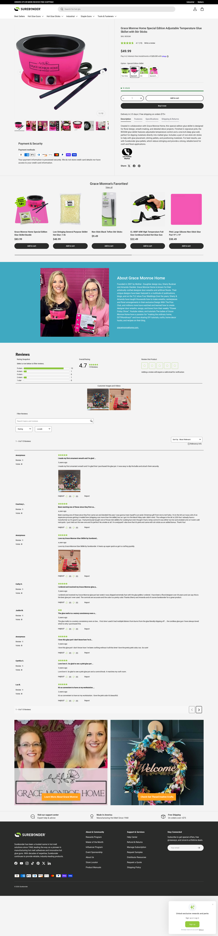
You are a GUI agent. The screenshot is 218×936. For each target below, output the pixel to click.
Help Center (132, 837)
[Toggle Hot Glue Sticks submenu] (62, 16)
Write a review (149, 43)
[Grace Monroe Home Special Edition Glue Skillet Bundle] (31, 209)
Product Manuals (93, 867)
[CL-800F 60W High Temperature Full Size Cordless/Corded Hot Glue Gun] (147, 209)
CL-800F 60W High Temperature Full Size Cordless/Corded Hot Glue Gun (146, 233)
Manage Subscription (136, 847)
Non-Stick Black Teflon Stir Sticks (107, 232)
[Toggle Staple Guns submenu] (93, 16)
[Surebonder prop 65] (127, 149)
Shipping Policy (134, 867)
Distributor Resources (136, 857)
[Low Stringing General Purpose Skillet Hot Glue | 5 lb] (70, 209)
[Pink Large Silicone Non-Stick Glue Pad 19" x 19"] (186, 209)
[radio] (125, 72)
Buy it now (162, 106)
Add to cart (174, 98)
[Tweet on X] (129, 165)
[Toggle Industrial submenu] (76, 16)
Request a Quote (134, 862)
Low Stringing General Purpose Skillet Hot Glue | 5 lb (70, 233)
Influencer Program (94, 847)
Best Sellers (19, 16)
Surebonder (24, 887)
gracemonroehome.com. (128, 327)
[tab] (126, 120)
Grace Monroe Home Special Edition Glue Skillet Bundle (30, 233)
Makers (201, 2)
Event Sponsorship (94, 852)
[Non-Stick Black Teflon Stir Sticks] (109, 209)
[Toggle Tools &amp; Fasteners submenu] (115, 16)
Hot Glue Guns (34, 16)
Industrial (190, 2)
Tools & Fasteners (106, 16)
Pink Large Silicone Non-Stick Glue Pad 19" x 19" (185, 233)
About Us (90, 857)
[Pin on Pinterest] (139, 165)
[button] (202, 9)
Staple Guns (86, 16)
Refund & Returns (135, 842)
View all (109, 187)
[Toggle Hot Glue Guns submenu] (42, 16)
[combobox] (116, 9)
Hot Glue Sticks (53, 16)
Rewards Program (94, 837)
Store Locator (92, 862)
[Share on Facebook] (134, 165)
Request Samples (135, 852)
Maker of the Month (94, 842)
